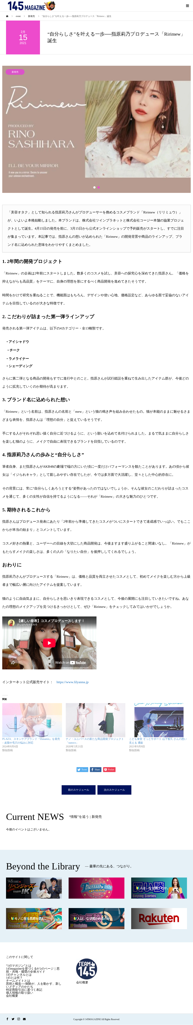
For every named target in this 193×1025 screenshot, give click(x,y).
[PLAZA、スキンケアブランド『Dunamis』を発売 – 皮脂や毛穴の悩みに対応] (32, 720)
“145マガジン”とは (18, 965)
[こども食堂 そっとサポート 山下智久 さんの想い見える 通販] (159, 720)
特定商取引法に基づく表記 (24, 989)
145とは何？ (14, 977)
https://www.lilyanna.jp (73, 682)
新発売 (15, 72)
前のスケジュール (78, 789)
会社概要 (12, 995)
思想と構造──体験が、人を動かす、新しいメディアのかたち (33, 985)
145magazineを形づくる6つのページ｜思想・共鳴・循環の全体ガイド (33, 970)
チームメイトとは (18, 980)
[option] (96, 129)
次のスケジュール (114, 789)
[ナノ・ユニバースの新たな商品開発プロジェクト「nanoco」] (96, 720)
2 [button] (98, 187)
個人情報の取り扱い (19, 992)
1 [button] (94, 187)
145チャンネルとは (19, 974)
